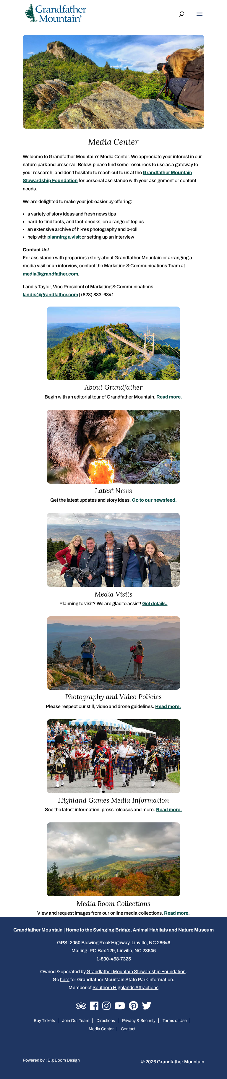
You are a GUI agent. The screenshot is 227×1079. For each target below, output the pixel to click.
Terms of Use (175, 1020)
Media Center (101, 1029)
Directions (105, 1020)
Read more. (169, 396)
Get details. (154, 603)
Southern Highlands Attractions (125, 987)
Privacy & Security (138, 1020)
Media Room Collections (113, 903)
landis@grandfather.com (50, 294)
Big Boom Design (64, 1060)
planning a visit (64, 236)
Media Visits (113, 594)
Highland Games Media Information (113, 800)
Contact (128, 1029)
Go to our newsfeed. (154, 500)
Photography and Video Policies (113, 696)
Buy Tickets (44, 1020)
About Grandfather (113, 387)
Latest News (113, 490)
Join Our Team (75, 1020)
